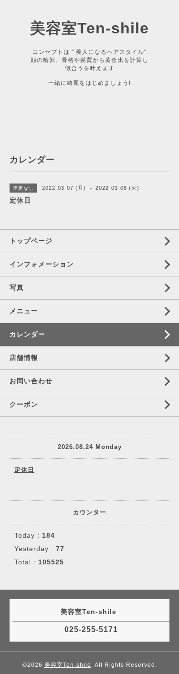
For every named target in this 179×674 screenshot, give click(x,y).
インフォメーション (42, 264)
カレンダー (27, 334)
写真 (17, 287)
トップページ (31, 241)
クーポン (24, 404)
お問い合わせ (31, 381)
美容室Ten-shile (89, 28)
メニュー (24, 311)
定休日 (24, 469)
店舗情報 (24, 357)
